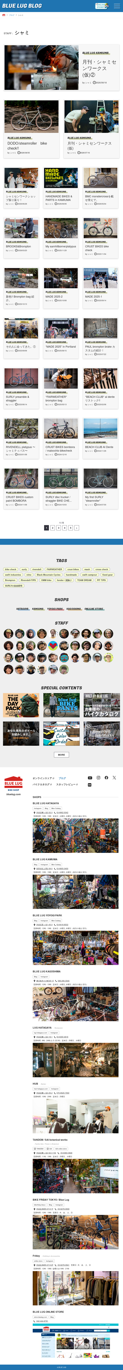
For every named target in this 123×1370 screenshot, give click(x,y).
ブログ (11, 15)
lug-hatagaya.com (40, 1032)
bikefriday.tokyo (39, 1204)
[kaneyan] (42, 646)
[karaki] (19, 669)
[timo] (64, 669)
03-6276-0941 (63, 1265)
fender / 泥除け (64, 580)
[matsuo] (108, 634)
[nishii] (42, 634)
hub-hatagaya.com (41, 1088)
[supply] (53, 634)
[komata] (108, 657)
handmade (71, 574)
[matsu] (19, 657)
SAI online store (61, 1148)
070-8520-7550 (63, 1093)
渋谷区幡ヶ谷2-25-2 (44, 1093)
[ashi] (8, 657)
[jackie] (31, 634)
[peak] (31, 669)
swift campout (89, 574)
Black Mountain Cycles (48, 574)
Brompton (10, 580)
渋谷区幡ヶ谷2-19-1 (44, 1036)
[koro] (86, 646)
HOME (3, 15)
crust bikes (73, 569)
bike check (10, 569)
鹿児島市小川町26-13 (45, 980)
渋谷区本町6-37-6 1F (44, 1209)
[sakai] (97, 634)
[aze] (53, 657)
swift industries (13, 574)
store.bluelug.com (40, 1317)
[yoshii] (8, 646)
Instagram (37, 808)
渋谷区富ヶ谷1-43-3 (44, 924)
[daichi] (64, 634)
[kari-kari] (19, 646)
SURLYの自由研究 (13, 585)
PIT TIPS (101, 580)
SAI (50, 1148)
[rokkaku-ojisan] (64, 657)
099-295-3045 (63, 980)
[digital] (97, 646)
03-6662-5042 (62, 812)
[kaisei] (42, 669)
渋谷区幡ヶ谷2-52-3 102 (46, 1152)
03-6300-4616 (62, 1036)
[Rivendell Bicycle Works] (102, 734)
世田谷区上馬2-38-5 (44, 868)
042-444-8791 (42, 1321)
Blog (46, 808)
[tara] (42, 657)
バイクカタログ (41, 784)
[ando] (86, 657)
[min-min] (75, 634)
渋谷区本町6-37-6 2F (44, 1265)
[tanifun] (75, 657)
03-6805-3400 (62, 868)
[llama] (75, 646)
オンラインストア (42, 778)
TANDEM (40, 1148)
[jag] (64, 646)
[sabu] (97, 657)
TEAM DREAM (84, 580)
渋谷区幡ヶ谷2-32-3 (44, 812)
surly (24, 569)
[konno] (8, 669)
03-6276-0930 (63, 1209)
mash (87, 569)
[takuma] (19, 634)
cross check (102, 569)
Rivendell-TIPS (28, 580)
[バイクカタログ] (102, 705)
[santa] (31, 646)
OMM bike (46, 580)
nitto (29, 574)
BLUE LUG (22, 6)
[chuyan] (86, 634)
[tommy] (31, 657)
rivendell (36, 569)
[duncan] (8, 634)
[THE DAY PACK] (21, 705)
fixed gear (107, 574)
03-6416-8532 (62, 924)
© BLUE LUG (61, 1367)
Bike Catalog (56, 808)
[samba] (53, 669)
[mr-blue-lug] (53, 646)
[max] (108, 646)
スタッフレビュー (65, 784)
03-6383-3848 (66, 1152)
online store (38, 1261)
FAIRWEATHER (54, 569)
